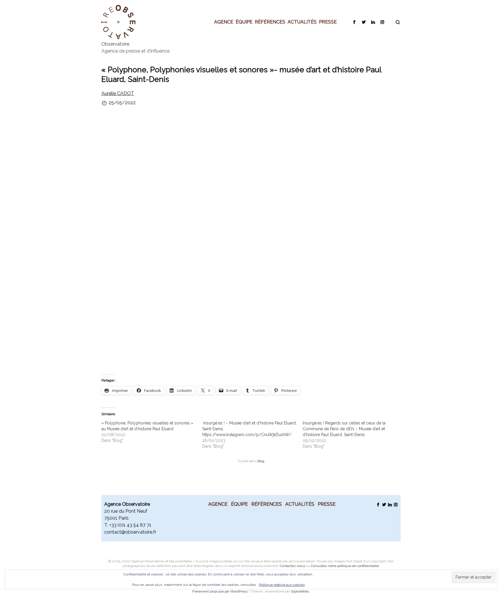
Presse (328, 21)
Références (270, 21)
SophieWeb (300, 591)
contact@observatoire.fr (130, 532)
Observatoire (115, 44)
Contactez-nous (292, 566)
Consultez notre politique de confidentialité (345, 566)
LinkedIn (373, 21)
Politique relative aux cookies (282, 585)
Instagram (382, 21)
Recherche (395, 22)
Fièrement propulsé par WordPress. (220, 591)
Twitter (363, 21)
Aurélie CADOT (117, 93)
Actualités (302, 21)
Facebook (354, 21)
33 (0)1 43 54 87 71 (131, 525)
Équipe (244, 21)
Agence (223, 21)
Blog (260, 461)
